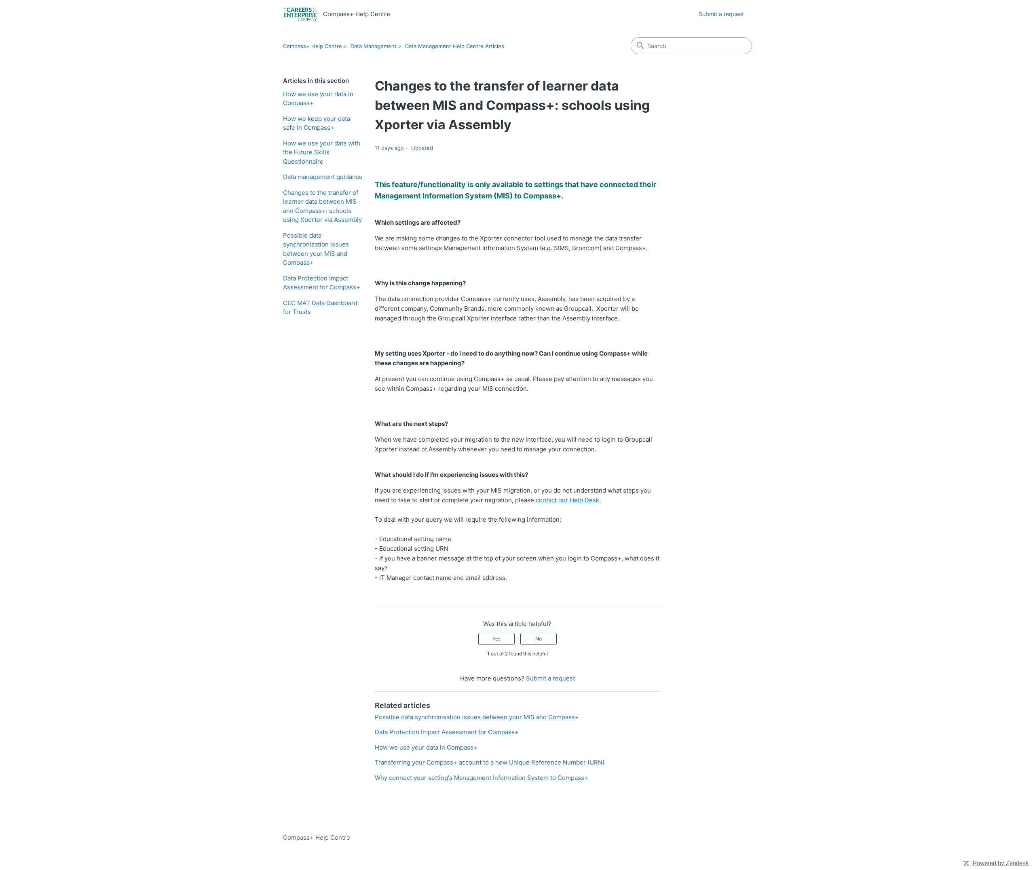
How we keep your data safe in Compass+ (316, 123)
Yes (496, 639)
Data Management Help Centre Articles (454, 46)
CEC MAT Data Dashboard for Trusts (320, 307)
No (538, 639)
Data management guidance (323, 177)
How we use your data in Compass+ (318, 98)
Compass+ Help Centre (312, 46)
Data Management (374, 46)
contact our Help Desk (567, 500)
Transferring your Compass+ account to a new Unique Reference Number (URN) (489, 762)
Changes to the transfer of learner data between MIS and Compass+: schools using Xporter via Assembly (322, 206)
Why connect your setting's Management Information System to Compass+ (481, 778)
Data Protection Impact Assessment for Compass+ (321, 282)
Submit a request (721, 14)
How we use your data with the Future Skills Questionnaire (321, 152)
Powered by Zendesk (1001, 862)
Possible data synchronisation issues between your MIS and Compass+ (316, 249)
